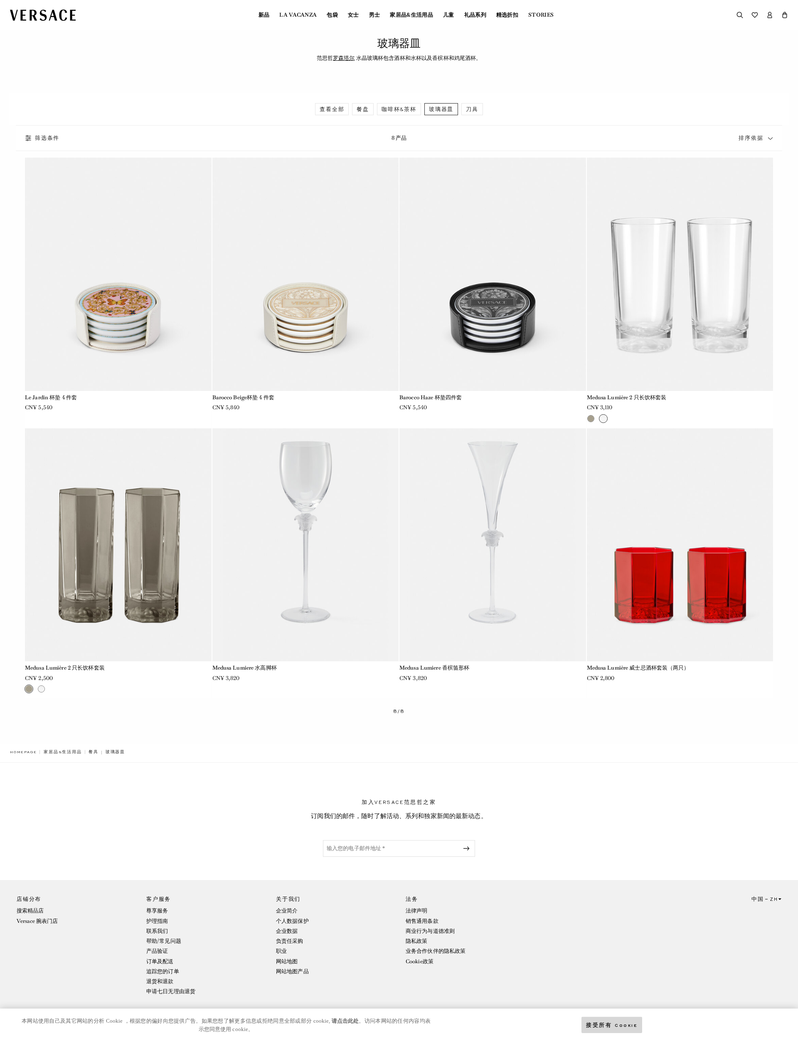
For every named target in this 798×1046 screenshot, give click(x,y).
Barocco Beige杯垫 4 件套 (243, 397)
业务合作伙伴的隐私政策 (436, 951)
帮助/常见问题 (163, 941)
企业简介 (287, 910)
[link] (23, 752)
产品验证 (157, 951)
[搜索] (739, 15)
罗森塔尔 (344, 58)
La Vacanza (298, 15)
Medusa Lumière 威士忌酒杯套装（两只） (638, 667)
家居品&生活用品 (411, 15)
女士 (353, 15)
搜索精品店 (30, 910)
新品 (264, 15)
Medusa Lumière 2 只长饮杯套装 (627, 397)
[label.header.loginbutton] (769, 15)
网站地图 (287, 961)
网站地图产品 (292, 971)
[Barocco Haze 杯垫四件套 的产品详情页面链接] (492, 274)
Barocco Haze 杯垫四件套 (430, 397)
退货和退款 (160, 981)
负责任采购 (289, 941)
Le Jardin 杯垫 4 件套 (51, 397)
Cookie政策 (419, 961)
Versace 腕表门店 (37, 921)
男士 (374, 15)
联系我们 (157, 931)
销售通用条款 (422, 921)
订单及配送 (160, 961)
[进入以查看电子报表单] (468, 848)
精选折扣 (507, 15)
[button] (784, 15)
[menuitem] (264, 15)
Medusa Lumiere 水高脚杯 (244, 667)
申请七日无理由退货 (170, 991)
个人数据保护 (292, 921)
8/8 (398, 711)
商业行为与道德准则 (430, 931)
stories (541, 15)
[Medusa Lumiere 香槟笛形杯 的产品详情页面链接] (492, 545)
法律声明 (416, 910)
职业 (281, 951)
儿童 (448, 15)
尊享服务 (157, 910)
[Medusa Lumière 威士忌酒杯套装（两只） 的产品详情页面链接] (680, 545)
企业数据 (287, 931)
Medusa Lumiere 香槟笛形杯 (434, 667)
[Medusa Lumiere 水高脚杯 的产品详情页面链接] (305, 545)
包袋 (332, 15)
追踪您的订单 (162, 971)
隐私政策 (416, 941)
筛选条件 (47, 138)
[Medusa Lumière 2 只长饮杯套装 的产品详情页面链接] (680, 274)
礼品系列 (475, 15)
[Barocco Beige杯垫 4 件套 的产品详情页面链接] (305, 274)
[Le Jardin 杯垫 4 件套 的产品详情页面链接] (118, 274)
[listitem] (332, 109)
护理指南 (157, 921)
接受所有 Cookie (612, 1024)
